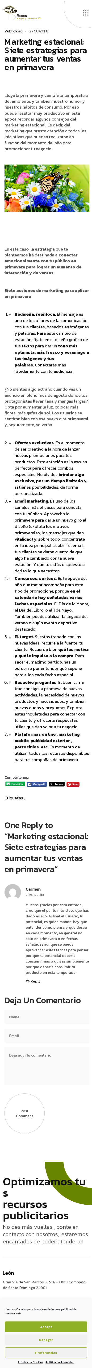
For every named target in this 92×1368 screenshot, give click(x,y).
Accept (46, 1326)
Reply (35, 981)
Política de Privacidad (60, 1362)
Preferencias (46, 1352)
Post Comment (24, 1113)
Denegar (46, 1339)
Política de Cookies (30, 1362)
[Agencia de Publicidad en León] (27, 12)
